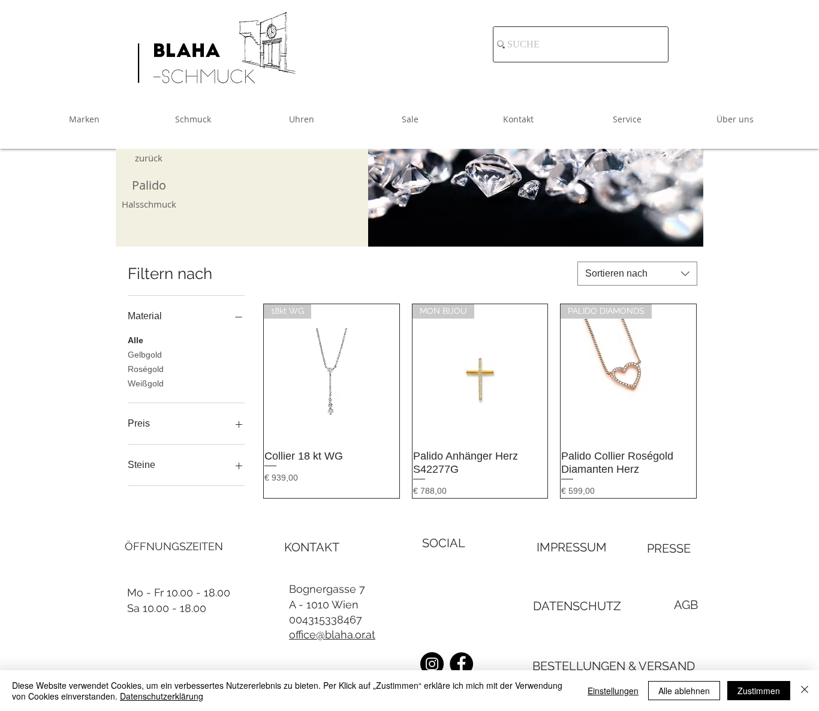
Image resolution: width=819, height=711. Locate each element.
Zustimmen (758, 691)
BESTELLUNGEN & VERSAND (613, 666)
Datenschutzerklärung (161, 696)
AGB (686, 605)
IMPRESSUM (572, 547)
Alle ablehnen (684, 691)
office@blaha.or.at (332, 634)
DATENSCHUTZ (577, 606)
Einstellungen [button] (613, 691)
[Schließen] (804, 690)
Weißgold (146, 383)
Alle (135, 340)
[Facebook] (461, 664)
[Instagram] (432, 664)
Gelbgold (145, 354)
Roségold (146, 369)
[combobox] (637, 274)
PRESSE (669, 548)
